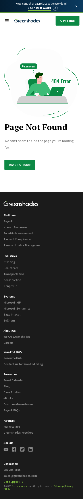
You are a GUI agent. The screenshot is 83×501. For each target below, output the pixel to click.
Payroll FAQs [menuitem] (12, 410)
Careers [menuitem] (9, 342)
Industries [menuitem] (10, 256)
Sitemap (59, 486)
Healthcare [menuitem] (11, 268)
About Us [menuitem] (10, 330)
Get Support (12, 481)
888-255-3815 (12, 469)
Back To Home (20, 165)
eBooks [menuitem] (8, 398)
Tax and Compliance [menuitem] (17, 239)
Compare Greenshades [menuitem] (18, 404)
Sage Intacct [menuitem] (12, 314)
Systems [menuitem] (9, 296)
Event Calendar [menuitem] (13, 380)
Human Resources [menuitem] (15, 227)
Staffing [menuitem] (9, 262)
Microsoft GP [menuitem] (12, 302)
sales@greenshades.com (20, 475)
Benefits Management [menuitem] (18, 233)
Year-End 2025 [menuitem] (12, 352)
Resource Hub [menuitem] (13, 358)
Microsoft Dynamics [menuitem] (17, 308)
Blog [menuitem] (7, 386)
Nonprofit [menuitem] (10, 286)
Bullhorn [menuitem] (9, 320)
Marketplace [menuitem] (12, 426)
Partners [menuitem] (9, 420)
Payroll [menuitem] (8, 221)
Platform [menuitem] (10, 215)
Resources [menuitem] (10, 374)
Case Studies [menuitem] (12, 392)
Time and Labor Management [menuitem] (23, 245)
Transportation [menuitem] (14, 274)
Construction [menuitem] (12, 280)
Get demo (67, 21)
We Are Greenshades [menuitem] (17, 336)
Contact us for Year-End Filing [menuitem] (23, 364)
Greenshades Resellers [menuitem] (18, 432)
